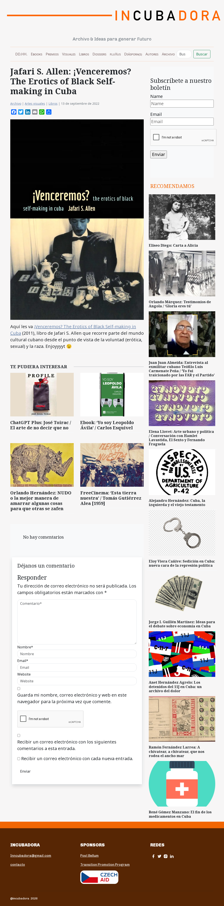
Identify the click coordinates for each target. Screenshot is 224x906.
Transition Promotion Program (105, 865)
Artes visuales (35, 103)
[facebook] (153, 856)
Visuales (68, 54)
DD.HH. (21, 54)
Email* (22, 660)
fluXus (115, 54)
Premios (52, 54)
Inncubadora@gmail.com (30, 856)
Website (24, 674)
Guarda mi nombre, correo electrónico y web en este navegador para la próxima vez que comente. (72, 698)
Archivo (168, 54)
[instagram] (166, 856)
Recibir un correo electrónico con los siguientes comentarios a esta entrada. (66, 745)
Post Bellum (89, 856)
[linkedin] (172, 856)
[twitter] (159, 856)
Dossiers (99, 54)
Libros (84, 54)
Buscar (202, 54)
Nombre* (25, 647)
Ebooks (36, 54)
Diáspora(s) (133, 54)
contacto (17, 865)
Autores (151, 54)
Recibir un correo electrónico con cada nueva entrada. (77, 758)
